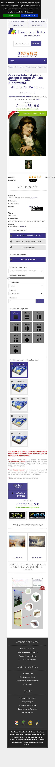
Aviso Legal (27, 684)
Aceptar (11, 16)
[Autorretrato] (29, 168)
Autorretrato (42, 67)
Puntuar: (11, 177)
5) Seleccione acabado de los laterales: (24, 360)
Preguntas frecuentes (27, 698)
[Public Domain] (37, 210)
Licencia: (11, 206)
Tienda (10, 67)
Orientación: (14, 283)
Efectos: (13, 290)
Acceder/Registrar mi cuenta (27, 652)
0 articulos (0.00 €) (18, 22)
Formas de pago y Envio (27, 656)
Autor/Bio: (12, 195)
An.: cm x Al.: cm (18, 275)
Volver (27, 71)
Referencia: (12, 201)
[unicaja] (23, 722)
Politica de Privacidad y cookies (27, 681)
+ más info (33, 198)
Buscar (37, 43)
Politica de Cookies (29, 16)
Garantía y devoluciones (27, 659)
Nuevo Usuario (18, 25)
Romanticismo (31, 67)
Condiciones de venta (27, 677)
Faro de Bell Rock (22, 558)
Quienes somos (27, 673)
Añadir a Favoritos (20, 494)
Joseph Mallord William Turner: (19, 97)
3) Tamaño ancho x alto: (18, 267)
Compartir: (12, 180)
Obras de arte (19, 67)
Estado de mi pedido (27, 649)
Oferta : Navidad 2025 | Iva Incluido (27, 109)
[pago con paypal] (30, 722)
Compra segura (27, 702)
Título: (10, 213)
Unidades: (13, 298)
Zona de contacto (27, 712)
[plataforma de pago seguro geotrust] (37, 722)
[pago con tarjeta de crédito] (16, 722)
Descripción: (13, 219)
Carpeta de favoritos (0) (37, 22)
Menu (12, 61)
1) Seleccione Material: (18, 231)
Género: (11, 224)
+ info (38, 99)
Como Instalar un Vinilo (27, 705)
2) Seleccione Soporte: (18, 255)
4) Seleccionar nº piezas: (19, 309)
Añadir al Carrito (18, 486)
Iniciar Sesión (37, 25)
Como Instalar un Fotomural (27, 709)
